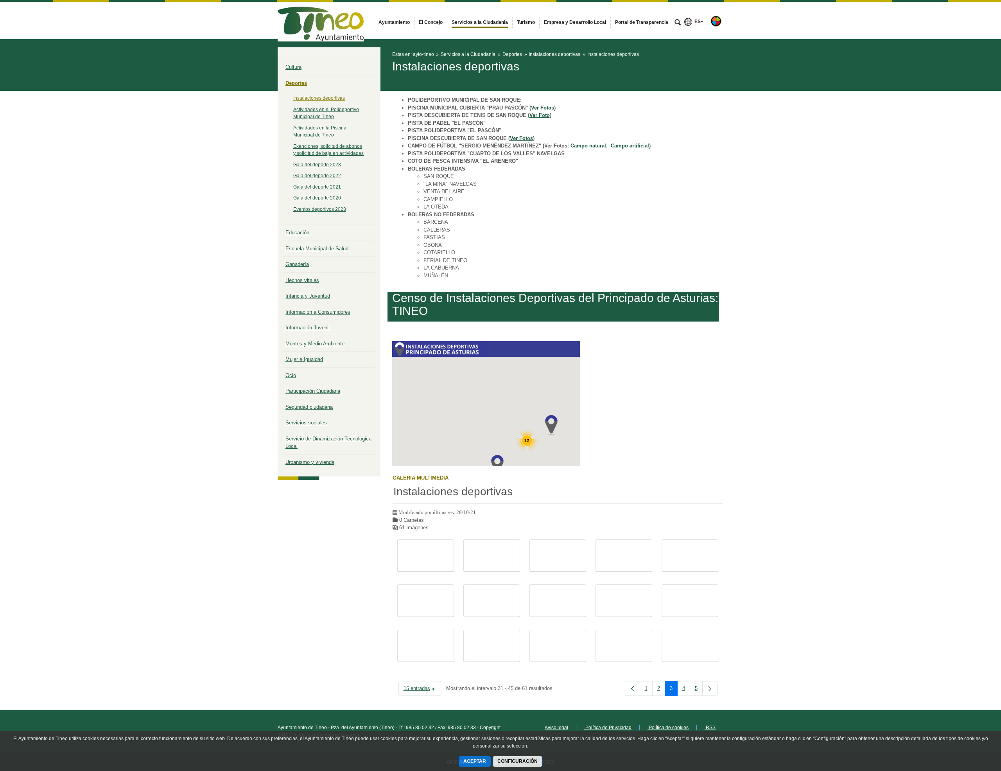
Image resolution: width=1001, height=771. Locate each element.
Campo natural (588, 146)
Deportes (296, 83)
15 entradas (422, 689)
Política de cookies (668, 727)
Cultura (293, 67)
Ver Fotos (542, 108)
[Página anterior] (632, 688)
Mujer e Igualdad (304, 359)
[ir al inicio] (970, 724)
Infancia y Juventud (307, 296)
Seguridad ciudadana (309, 407)
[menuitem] (394, 22)
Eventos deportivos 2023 (319, 209)
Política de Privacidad (607, 727)
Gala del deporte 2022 (317, 175)
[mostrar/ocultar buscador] (677, 23)
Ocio (290, 375)
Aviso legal (556, 727)
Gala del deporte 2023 (317, 164)
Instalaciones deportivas (319, 98)
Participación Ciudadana (312, 391)
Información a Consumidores (317, 312)
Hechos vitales (302, 280)
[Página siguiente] (710, 688)
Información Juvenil (307, 328)
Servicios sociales (306, 423)
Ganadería (297, 264)
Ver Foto (539, 115)
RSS (710, 727)
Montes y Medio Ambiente (314, 344)
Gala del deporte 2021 (317, 187)
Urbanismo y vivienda (309, 462)
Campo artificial (630, 146)
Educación (297, 232)
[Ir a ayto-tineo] (321, 20)
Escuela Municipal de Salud (316, 249)
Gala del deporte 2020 (317, 198)
